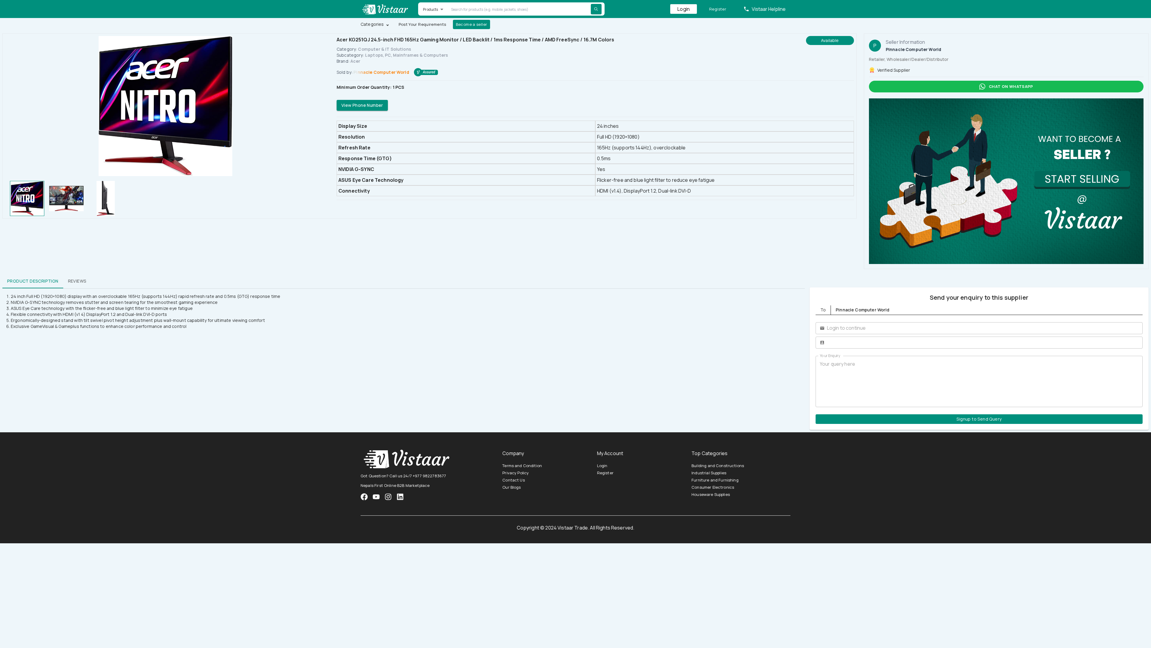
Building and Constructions (717, 465)
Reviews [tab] (77, 281)
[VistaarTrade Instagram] (376, 496)
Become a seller (471, 24)
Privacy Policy (515, 473)
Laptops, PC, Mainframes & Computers (406, 55)
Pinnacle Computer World (381, 72)
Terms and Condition (522, 465)
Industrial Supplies (708, 473)
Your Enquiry (830, 355)
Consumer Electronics (712, 487)
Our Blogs (511, 487)
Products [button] (430, 9)
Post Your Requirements (422, 24)
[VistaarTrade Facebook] (364, 496)
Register (717, 9)
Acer (355, 61)
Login (683, 9)
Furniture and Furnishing (715, 480)
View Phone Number (362, 105)
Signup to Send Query (978, 419)
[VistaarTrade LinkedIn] (400, 496)
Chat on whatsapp (1011, 86)
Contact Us (513, 480)
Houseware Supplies (710, 494)
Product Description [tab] (32, 281)
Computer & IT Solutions (384, 49)
